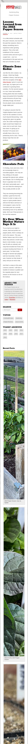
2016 (5, 337)
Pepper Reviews (14, 15)
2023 (10, 330)
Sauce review (19, 321)
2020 (5, 333)
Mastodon (12, 299)
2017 (21, 333)
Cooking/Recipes (8, 318)
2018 (16, 333)
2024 (5, 330)
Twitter (6, 299)
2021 (21, 330)
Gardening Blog (14, 12)
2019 (10, 333)
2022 (16, 330)
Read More (12, 297)
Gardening (5, 34)
